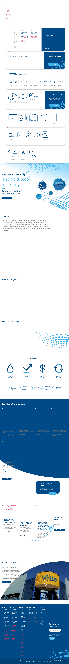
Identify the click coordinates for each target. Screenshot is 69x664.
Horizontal (14, 609)
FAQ (41, 613)
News (36, 612)
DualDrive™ (16, 36)
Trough (13, 613)
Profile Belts (23, 34)
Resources (8, 109)
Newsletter (37, 616)
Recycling (22, 629)
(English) (8, 10)
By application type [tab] (23, 56)
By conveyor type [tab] (13, 56)
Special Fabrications (14, 623)
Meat (22, 609)
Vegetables (23, 617)
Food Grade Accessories (14, 617)
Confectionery (23, 621)
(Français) (8, 14)
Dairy (22, 616)
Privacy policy (51, 635)
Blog (36, 609)
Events (36, 618)
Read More (5, 439)
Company (8, 90)
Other (22, 631)
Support (7, 145)
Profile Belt (14, 614)
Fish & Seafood (22, 613)
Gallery (30, 609)
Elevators (14, 626)
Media (7, 127)
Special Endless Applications (14, 620)
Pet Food (22, 638)
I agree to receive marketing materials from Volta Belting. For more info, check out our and (57, 634)
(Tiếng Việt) (8, 15)
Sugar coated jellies (8, 426)
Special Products (24, 36)
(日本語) (8, 18)
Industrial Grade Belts (24, 33)
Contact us (42, 609)
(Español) (8, 11)
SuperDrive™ (16, 32)
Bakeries (22, 622)
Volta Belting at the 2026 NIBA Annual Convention (26, 524)
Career (41, 624)
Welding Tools (34, 32)
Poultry (22, 634)
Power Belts (33, 33)
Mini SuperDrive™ (16, 34)
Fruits (22, 618)
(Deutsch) (8, 13)
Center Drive (14, 612)
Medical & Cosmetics (23, 625)
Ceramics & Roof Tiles (23, 627)
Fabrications (33, 30)
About (41, 623)
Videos (30, 617)
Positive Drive (14, 30)
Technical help (42, 612)
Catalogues (31, 612)
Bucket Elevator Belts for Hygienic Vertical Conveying (9, 521)
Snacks (22, 620)
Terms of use (58, 635)
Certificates (31, 613)
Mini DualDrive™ (16, 38)
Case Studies (36, 614)
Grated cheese (7, 459)
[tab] (13, 74)
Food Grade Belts (24, 30)
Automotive (23, 630)
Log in (30, 614)
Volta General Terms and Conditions (44, 661)
